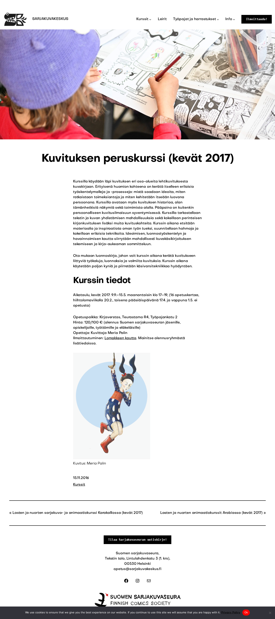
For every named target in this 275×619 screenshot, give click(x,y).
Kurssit (79, 484)
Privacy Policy (230, 612)
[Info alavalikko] (234, 19)
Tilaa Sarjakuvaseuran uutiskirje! (137, 539)
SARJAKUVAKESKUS (50, 19)
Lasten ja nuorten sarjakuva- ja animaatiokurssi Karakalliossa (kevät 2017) (77, 513)
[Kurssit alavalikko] (150, 19)
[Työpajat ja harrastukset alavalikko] (218, 19)
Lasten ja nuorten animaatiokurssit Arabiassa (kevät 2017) (211, 513)
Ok (246, 612)
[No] (270, 613)
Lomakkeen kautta (120, 338)
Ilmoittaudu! (256, 19)
